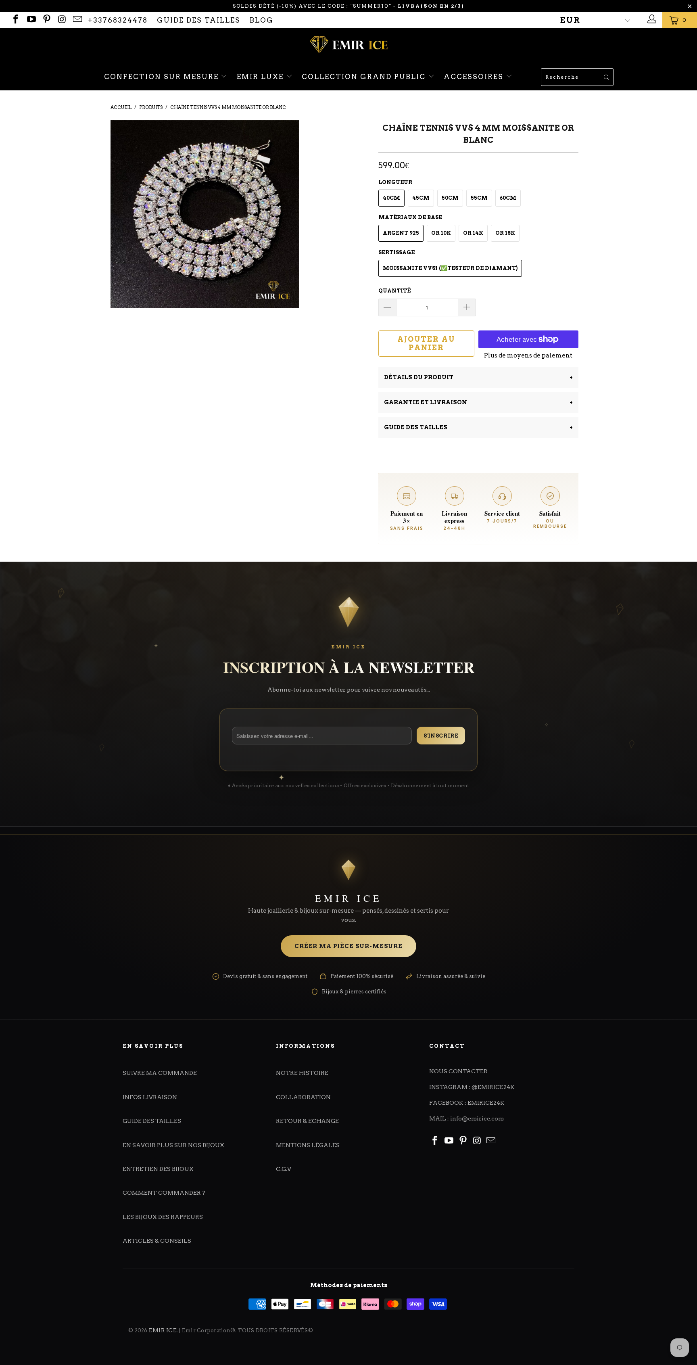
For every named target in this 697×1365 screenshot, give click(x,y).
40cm (391, 198)
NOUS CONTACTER (458, 1071)
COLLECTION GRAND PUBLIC (365, 77)
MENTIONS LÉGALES (308, 1145)
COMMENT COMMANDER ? (164, 1192)
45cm (421, 198)
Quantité (394, 291)
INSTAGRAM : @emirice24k (472, 1087)
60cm (508, 198)
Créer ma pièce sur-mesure (348, 946)
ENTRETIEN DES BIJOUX (158, 1169)
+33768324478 (118, 20)
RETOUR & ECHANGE (307, 1121)
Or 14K (473, 233)
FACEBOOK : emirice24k (467, 1103)
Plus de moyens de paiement (528, 355)
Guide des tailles (478, 427)
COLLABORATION (303, 1097)
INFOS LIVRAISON (150, 1097)
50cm (450, 198)
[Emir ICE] (348, 45)
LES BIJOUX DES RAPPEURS (163, 1217)
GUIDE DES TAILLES (198, 20)
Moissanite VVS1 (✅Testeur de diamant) (450, 268)
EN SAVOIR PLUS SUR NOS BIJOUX (173, 1145)
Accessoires (475, 77)
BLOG (261, 20)
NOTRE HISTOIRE (302, 1073)
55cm (479, 198)
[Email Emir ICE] (77, 20)
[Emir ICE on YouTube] (30, 20)
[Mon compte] (651, 20)
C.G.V (283, 1169)
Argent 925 (401, 233)
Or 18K (505, 233)
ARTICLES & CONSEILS (157, 1240)
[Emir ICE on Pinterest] (46, 20)
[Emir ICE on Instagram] (61, 20)
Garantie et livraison (478, 402)
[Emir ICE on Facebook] (15, 20)
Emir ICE (163, 1330)
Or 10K (441, 233)
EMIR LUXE (261, 77)
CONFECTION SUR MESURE (162, 77)
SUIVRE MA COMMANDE (160, 1073)
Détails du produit (478, 377)
